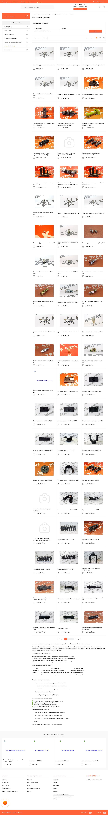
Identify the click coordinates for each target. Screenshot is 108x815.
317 (27, 34)
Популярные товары (32, 782)
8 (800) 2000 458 (79, 4)
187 (27, 26)
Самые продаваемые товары (54, 734)
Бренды (23, 2)
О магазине (56, 785)
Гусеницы (4, 779)
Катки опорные (8, 50)
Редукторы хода (8, 26)
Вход (94, 1)
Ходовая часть (6, 782)
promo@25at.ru (96, 779)
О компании (15, 2)
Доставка (39, 2)
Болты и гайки (7, 30)
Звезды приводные (9, 34)
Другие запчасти (6, 788)
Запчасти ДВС (5, 785)
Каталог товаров (9, 16)
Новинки (29, 779)
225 (27, 38)
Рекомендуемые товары (33, 788)
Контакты (55, 791)
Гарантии (31, 2)
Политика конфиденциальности (61, 794)
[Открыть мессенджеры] (5, 803)
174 (27, 30)
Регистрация (100, 1)
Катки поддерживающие (10, 38)
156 (27, 46)
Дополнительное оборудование (10, 791)
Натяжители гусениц (9, 46)
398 (27, 50)
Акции (28, 785)
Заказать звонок (80, 9)
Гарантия (55, 788)
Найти (95, 31)
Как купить (55, 779)
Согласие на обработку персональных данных (62, 797)
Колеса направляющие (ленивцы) (12, 42)
